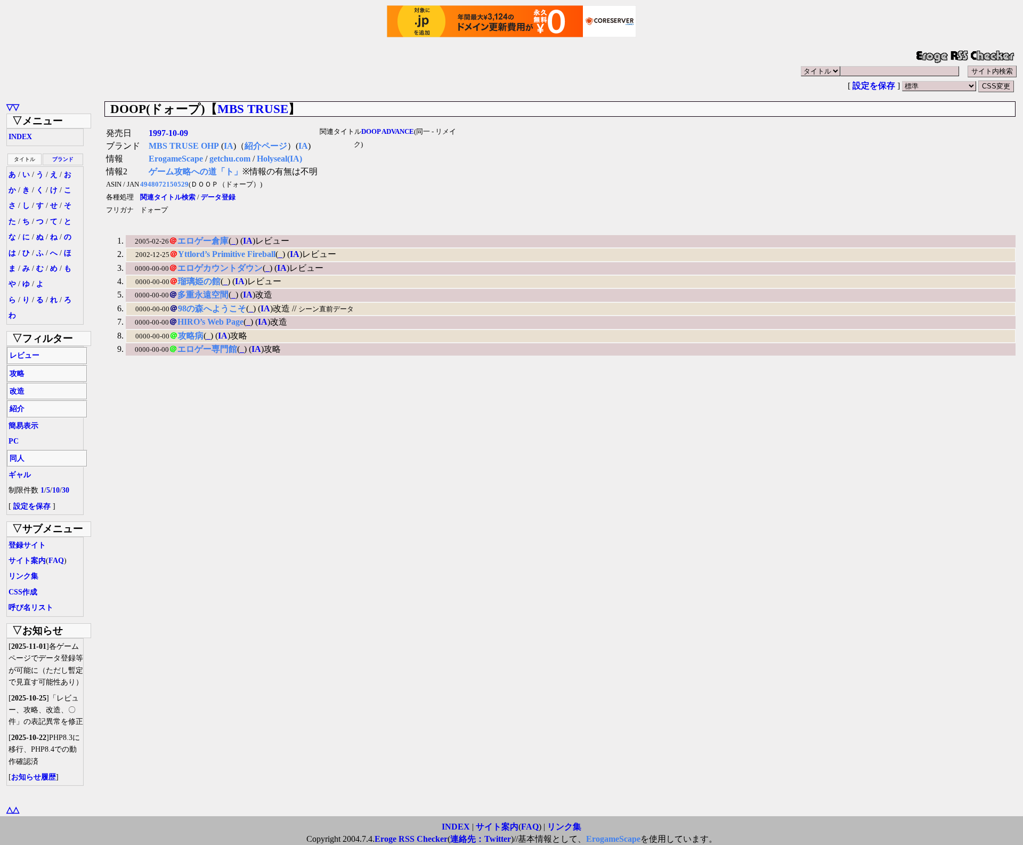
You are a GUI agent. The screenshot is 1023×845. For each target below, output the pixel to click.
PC (14, 441)
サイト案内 (27, 561)
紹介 (17, 409)
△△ (12, 809)
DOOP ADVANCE (387, 131)
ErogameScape (176, 158)
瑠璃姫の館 (199, 281)
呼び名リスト (31, 607)
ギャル (20, 475)
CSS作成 (23, 592)
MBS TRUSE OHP (184, 145)
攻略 (17, 373)
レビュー (24, 355)
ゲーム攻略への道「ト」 (195, 171)
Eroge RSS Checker (411, 838)
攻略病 (191, 335)
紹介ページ (266, 145)
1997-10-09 (168, 133)
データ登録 (218, 197)
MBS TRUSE (252, 109)
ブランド (63, 159)
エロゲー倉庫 (203, 240)
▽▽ (12, 106)
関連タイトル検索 (168, 197)
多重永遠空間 (203, 294)
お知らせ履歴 (33, 777)
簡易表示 (23, 426)
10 (56, 490)
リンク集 (23, 576)
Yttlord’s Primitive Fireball (226, 254)
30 (65, 490)
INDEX (20, 137)
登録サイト (27, 545)
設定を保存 (873, 85)
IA (228, 145)
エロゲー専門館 (207, 348)
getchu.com (229, 158)
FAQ (56, 561)
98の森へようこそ (212, 308)
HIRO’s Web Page (210, 321)
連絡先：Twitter (480, 838)
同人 (17, 458)
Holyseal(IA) (279, 158)
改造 (17, 391)
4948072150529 (164, 184)
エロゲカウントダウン (220, 267)
